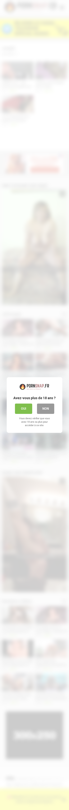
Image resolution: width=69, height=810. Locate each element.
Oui (23, 408)
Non (45, 408)
